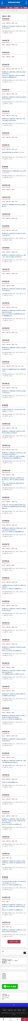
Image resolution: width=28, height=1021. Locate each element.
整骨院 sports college (14, 2)
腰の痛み (3, 962)
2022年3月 (4, 977)
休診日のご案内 (15, 10)
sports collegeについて (6, 994)
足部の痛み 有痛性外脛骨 (7, 959)
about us (2, 5)
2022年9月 (4, 975)
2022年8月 (4, 976)
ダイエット (4, 996)
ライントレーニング (5, 998)
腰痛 (3, 998)
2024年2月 (4, 974)
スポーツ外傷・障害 (5, 995)
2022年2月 (4, 978)
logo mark (7, 5)
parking (15, 5)
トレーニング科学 (5, 997)
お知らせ (8, 10)
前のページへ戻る (14, 941)
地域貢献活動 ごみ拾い (6, 963)
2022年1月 (4, 978)
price (12, 5)
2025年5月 (4, 974)
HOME (3, 10)
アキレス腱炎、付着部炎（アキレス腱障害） (10, 960)
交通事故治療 (4, 961)
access (19, 5)
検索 (3, 951)
